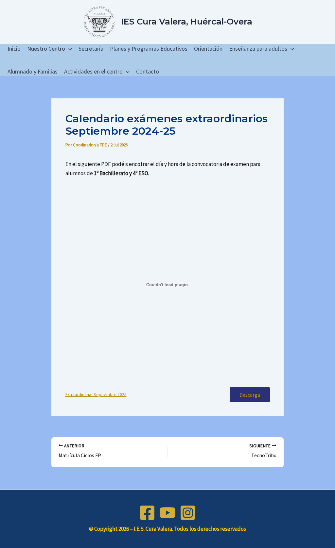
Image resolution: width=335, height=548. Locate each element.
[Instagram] (188, 513)
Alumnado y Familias (33, 71)
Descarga (249, 394)
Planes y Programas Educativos (148, 48)
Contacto (147, 71)
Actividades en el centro (93, 71)
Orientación (208, 48)
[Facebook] (147, 513)
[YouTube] (167, 513)
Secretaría (91, 48)
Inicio (14, 48)
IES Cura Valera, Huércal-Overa (186, 21)
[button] (68, 49)
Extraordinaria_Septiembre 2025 (96, 394)
